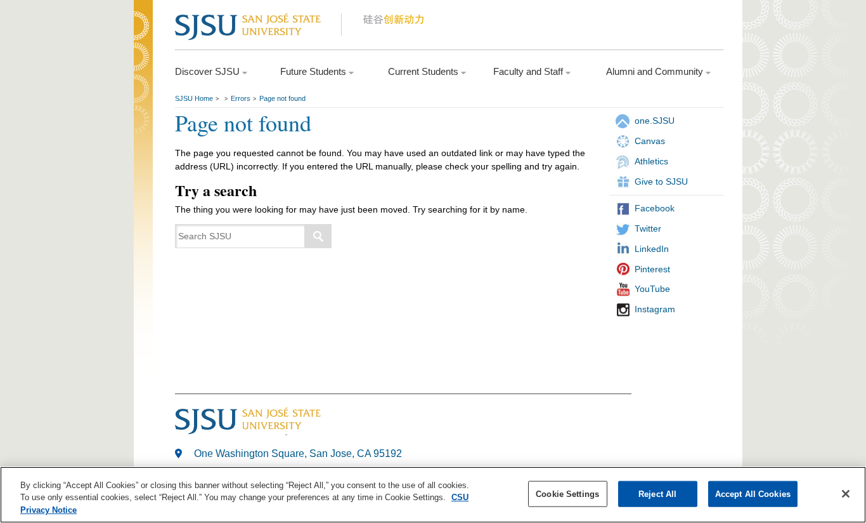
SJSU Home (194, 98)
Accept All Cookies (753, 493)
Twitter (648, 228)
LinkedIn (652, 249)
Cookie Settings (567, 493)
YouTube (652, 289)
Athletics (651, 161)
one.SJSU (655, 121)
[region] (433, 495)
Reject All (657, 493)
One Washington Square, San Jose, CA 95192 (298, 453)
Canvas (650, 141)
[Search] (318, 236)
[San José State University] (258, 26)
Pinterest (652, 269)
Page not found (282, 98)
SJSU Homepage (143, 43)
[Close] (846, 494)
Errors (240, 98)
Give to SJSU (661, 181)
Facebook (655, 208)
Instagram (655, 309)
